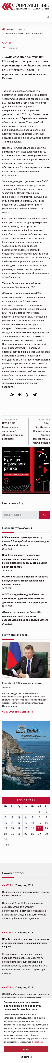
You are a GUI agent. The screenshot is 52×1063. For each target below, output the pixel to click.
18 (12, 828)
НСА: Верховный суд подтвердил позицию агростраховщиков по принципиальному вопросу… (26, 943)
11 (12, 822)
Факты (21, 29)
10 (5, 822)
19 (19, 828)
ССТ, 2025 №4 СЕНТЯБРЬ (17, 711)
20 (25, 828)
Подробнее (37, 1042)
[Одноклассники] (27, 394)
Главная (9, 29)
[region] (26, 1030)
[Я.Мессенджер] (12, 394)
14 (32, 822)
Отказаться (26, 1057)
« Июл (5, 844)
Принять (26, 1049)
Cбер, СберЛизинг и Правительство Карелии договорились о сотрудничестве (41, 431)
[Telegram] (34, 394)
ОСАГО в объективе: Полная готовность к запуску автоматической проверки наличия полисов (25, 580)
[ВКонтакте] (19, 394)
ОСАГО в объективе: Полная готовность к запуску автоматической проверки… (25, 996)
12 (19, 822)
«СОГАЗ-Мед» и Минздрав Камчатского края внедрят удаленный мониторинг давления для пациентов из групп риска (25, 598)
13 (25, 822)
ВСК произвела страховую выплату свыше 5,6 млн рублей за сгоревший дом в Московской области (25, 541)
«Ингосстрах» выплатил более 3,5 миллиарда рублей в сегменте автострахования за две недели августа (25, 616)
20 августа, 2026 (23, 885)
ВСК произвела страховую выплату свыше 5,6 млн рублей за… (26, 894)
